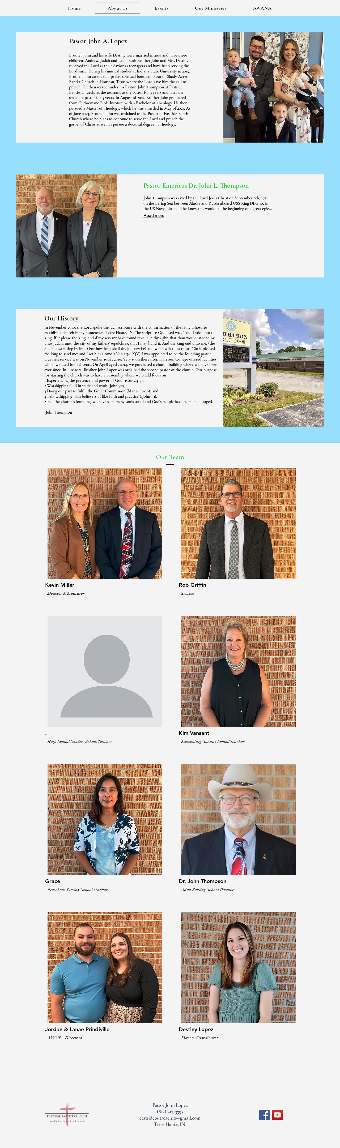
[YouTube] (277, 1115)
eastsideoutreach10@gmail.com (170, 1118)
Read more (153, 215)
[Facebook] (264, 1115)
